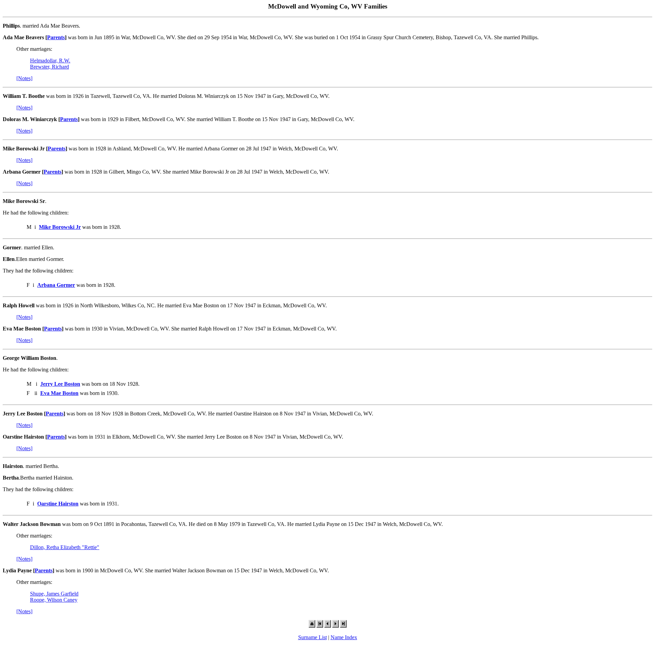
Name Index (344, 637)
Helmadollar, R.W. (50, 60)
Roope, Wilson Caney (53, 600)
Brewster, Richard (49, 67)
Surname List (312, 637)
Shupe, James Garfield (54, 594)
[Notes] (24, 78)
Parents (56, 37)
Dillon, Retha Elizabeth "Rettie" (64, 547)
